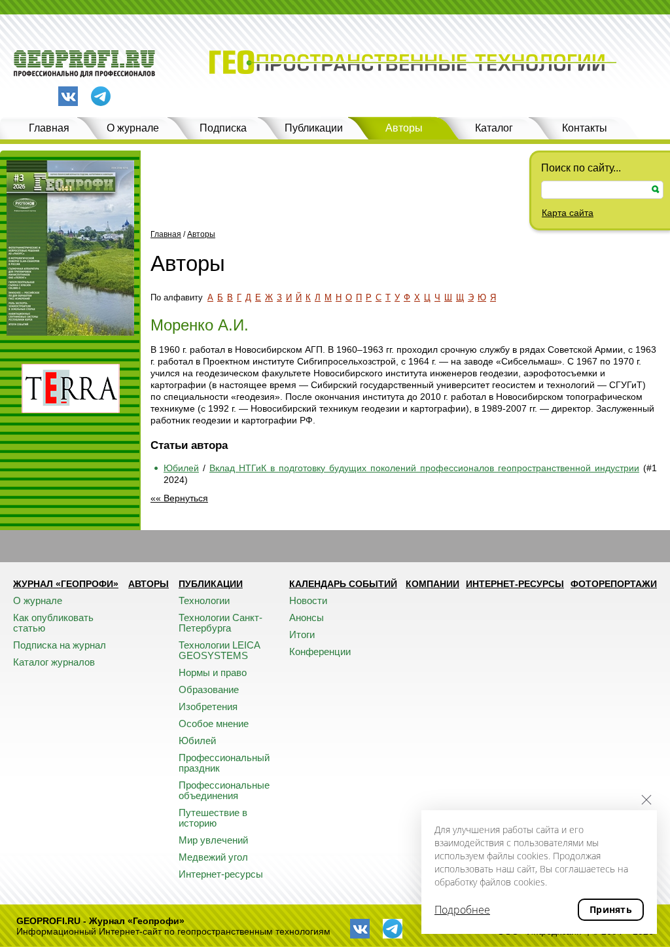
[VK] (68, 96)
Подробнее (462, 909)
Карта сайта (567, 212)
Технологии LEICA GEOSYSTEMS (219, 650)
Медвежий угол (213, 857)
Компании (432, 584)
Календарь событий (343, 584)
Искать (656, 189)
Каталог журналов (54, 662)
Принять (611, 909)
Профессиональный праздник (224, 763)
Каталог (494, 128)
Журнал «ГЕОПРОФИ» (65, 584)
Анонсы (306, 617)
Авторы (404, 128)
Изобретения (208, 706)
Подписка (223, 128)
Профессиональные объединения (224, 790)
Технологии (204, 600)
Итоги (302, 634)
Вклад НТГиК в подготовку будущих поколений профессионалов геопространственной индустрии (424, 468)
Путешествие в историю (213, 818)
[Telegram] (101, 97)
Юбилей (181, 468)
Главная (49, 128)
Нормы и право (213, 672)
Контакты (584, 128)
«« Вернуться (179, 498)
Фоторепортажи (614, 584)
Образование (209, 689)
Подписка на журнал (59, 645)
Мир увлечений (213, 840)
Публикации (314, 128)
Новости (308, 600)
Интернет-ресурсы (221, 874)
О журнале (133, 128)
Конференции (320, 651)
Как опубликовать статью (53, 623)
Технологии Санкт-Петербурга (220, 623)
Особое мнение (214, 723)
